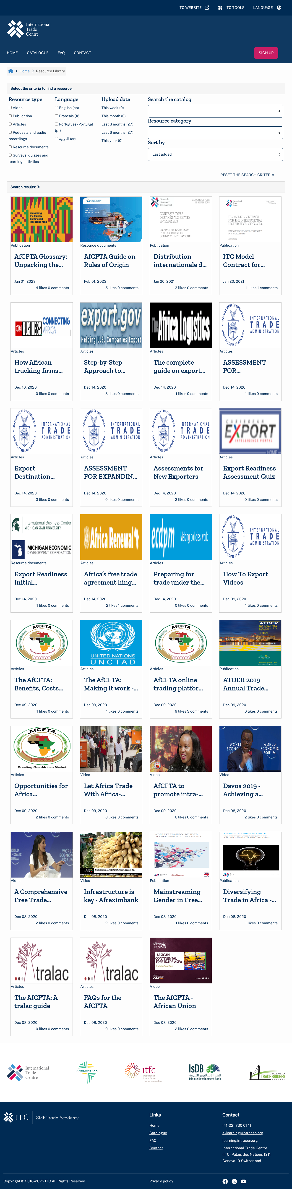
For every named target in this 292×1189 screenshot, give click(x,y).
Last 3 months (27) (117, 124)
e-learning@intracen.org (242, 1133)
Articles (19, 124)
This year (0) (112, 140)
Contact (82, 53)
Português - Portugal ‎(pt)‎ (74, 127)
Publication (22, 116)
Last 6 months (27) (117, 132)
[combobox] (215, 111)
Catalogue (38, 53)
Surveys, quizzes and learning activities (28, 158)
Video (17, 108)
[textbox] (154, 111)
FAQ (61, 53)
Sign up (266, 53)
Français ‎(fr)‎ (69, 116)
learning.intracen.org (240, 1140)
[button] (267, 8)
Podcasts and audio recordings (27, 135)
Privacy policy (161, 1181)
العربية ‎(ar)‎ (67, 139)
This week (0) (113, 108)
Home (12, 53)
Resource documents (30, 147)
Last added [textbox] (162, 154)
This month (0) (114, 116)
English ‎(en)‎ (68, 108)
